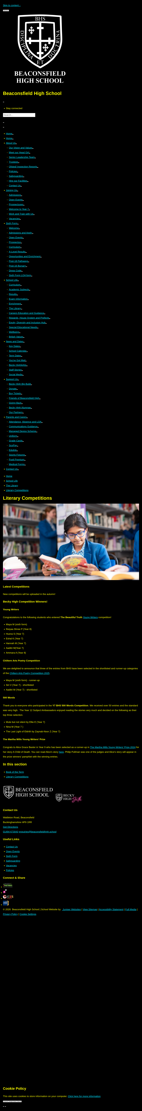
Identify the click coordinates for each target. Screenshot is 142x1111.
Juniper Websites (71, 909)
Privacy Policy (10, 914)
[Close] (3, 1106)
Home (9, 476)
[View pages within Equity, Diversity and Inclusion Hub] (46, 323)
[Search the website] (3, 122)
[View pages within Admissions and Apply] (32, 233)
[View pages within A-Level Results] (26, 252)
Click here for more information (84, 1096)
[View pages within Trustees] (18, 162)
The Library (12, 485)
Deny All (19, 1101)
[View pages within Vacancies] (20, 219)
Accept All (6, 1101)
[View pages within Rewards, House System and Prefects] (49, 318)
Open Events (13, 851)
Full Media (130, 909)
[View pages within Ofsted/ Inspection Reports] (37, 167)
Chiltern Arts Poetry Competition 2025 (29, 673)
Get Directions (10, 827)
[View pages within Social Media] (23, 375)
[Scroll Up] (71, 1081)
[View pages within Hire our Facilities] (27, 181)
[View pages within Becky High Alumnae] (31, 408)
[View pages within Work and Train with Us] (34, 214)
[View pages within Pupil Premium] (25, 460)
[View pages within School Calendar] (27, 351)
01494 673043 (10, 831)
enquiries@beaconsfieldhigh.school (37, 831)
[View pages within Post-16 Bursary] (26, 266)
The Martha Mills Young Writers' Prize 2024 (113, 747)
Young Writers (90, 617)
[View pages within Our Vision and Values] (33, 148)
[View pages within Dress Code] (22, 271)
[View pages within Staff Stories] (22, 370)
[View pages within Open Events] (23, 200)
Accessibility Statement (111, 909)
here (61, 752)
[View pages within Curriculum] (21, 285)
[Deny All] (5, 1106)
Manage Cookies (12, 1101)
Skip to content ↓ (12, 5)
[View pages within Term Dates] (21, 356)
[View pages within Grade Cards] (23, 441)
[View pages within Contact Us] (21, 186)
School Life (12, 480)
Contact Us (12, 846)
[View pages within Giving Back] (22, 403)
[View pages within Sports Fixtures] (25, 455)
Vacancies (11, 865)
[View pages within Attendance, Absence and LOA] (42, 422)
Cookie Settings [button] (28, 914)
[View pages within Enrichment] (21, 304)
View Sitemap (90, 909)
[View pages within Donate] (17, 389)
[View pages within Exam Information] (28, 299)
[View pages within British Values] (23, 337)
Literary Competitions (17, 490)
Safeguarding (13, 860)
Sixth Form (11, 856)
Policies (10, 870)
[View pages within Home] (12, 134)
